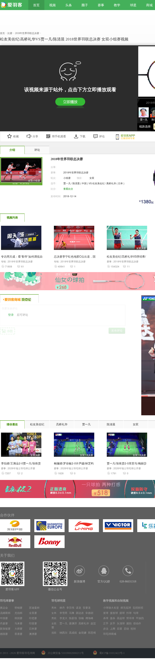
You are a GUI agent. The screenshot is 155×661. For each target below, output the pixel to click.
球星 (133, 5)
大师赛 (18, 628)
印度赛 (33, 623)
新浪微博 (79, 581)
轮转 (133, 628)
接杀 (112, 618)
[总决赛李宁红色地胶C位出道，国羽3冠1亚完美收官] (74, 239)
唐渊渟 (73, 623)
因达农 (80, 612)
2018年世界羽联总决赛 (75, 172)
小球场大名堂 (111, 607)
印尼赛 (33, 618)
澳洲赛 (33, 633)
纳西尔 (63, 632)
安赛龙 (87, 607)
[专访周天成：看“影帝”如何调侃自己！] (21, 239)
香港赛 (18, 633)
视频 (52, 5)
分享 (35, 136)
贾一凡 (63, 623)
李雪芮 (63, 612)
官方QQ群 (103, 581)
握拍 (129, 623)
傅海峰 (89, 618)
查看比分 (68, 188)
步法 (105, 628)
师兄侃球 (125, 607)
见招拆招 (138, 607)
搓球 (122, 612)
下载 (82, 136)
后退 (119, 628)
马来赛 (18, 623)
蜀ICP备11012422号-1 (112, 653)
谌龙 (78, 607)
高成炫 (73, 632)
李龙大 (63, 618)
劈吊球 (130, 618)
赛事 (101, 5)
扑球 (129, 612)
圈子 (85, 5)
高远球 (121, 618)
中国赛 (4, 618)
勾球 (135, 612)
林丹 (62, 607)
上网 (112, 628)
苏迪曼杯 (34, 607)
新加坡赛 (5, 628)
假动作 (137, 623)
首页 (36, 5)
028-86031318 (128, 581)
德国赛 (4, 633)
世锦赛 (18, 607)
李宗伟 (70, 607)
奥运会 (4, 607)
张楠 (81, 618)
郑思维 (92, 632)
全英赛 (33, 612)
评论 (102, 136)
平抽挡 (140, 618)
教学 (117, 5)
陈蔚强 (73, 618)
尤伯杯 (18, 612)
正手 (105, 623)
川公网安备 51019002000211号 (66, 653)
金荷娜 (82, 632)
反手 (112, 623)
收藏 (16, 136)
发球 (105, 612)
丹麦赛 (4, 623)
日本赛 (33, 628)
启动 (126, 628)
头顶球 (121, 623)
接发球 (114, 612)
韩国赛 (18, 618)
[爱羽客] (12, 5)
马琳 (71, 612)
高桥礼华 (84, 623)
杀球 (105, 618)
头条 (68, 5)
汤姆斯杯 (5, 612)
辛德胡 (89, 612)
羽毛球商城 (109, 633)
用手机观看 (59, 136)
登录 (11, 314)
